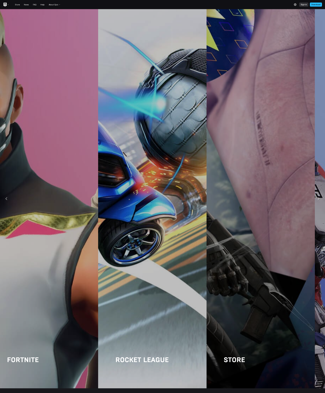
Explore (22, 370)
